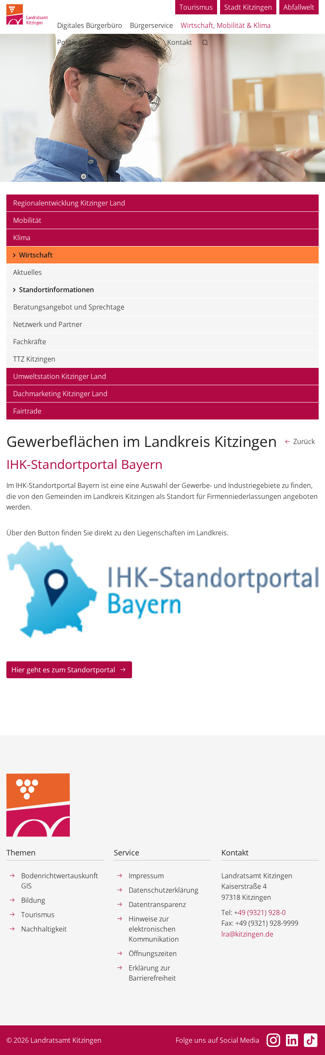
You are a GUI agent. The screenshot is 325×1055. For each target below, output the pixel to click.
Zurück (304, 441)
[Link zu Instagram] (273, 1040)
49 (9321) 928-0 (262, 912)
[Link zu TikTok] (311, 1040)
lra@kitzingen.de (247, 934)
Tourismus (196, 7)
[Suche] (207, 43)
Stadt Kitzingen (248, 7)
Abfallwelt (299, 7)
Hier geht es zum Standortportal (63, 669)
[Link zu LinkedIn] (292, 1040)
